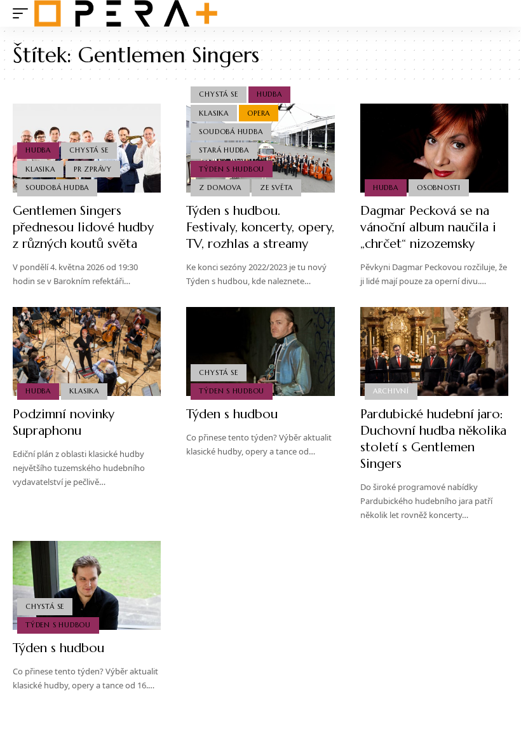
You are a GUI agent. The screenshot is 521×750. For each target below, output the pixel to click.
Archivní (391, 390)
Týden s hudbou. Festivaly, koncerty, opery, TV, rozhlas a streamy (260, 227)
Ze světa (276, 187)
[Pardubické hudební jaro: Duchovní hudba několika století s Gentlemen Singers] (434, 351)
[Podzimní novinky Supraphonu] (87, 351)
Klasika (40, 169)
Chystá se (88, 150)
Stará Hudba (223, 150)
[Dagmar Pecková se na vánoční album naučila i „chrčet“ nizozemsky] (434, 148)
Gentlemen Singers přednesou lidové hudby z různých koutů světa (83, 227)
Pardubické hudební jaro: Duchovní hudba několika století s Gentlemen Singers (433, 439)
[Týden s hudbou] (260, 351)
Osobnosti (439, 187)
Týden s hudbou (231, 169)
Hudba (38, 150)
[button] (23, 13)
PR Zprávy (93, 169)
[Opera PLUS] (125, 13)
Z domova (220, 187)
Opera (258, 113)
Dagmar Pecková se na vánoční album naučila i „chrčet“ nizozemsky (428, 227)
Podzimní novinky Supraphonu (63, 422)
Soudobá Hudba (57, 187)
